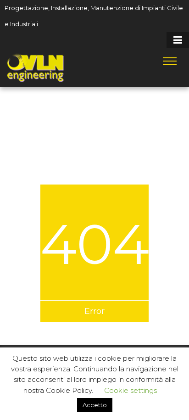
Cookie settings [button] (130, 390)
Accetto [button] (95, 405)
